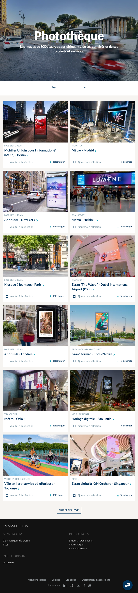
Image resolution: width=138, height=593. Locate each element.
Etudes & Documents (81, 541)
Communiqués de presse (16, 541)
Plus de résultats (69, 510)
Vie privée (71, 580)
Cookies (56, 580)
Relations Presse (78, 548)
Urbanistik (8, 562)
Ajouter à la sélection (21, 162)
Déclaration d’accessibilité (96, 580)
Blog (5, 544)
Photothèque (76, 544)
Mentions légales (37, 580)
